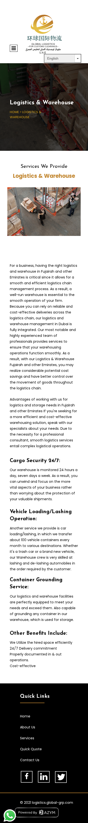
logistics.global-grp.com (52, 802)
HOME (14, 112)
